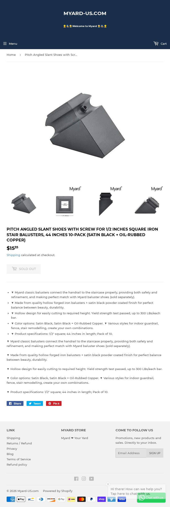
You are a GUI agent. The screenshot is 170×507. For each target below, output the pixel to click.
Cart (163, 43)
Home (11, 54)
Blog (10, 454)
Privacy (12, 448)
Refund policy (17, 464)
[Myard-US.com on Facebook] (76, 479)
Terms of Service (19, 459)
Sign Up (154, 453)
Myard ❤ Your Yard (74, 438)
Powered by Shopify (57, 491)
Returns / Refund (19, 443)
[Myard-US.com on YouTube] (91, 479)
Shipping (13, 255)
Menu (13, 43)
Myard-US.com (85, 13)
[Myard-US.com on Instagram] (84, 479)
